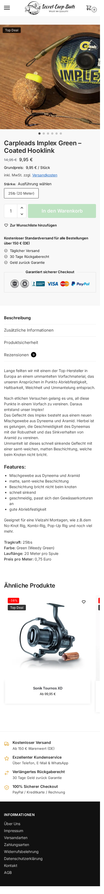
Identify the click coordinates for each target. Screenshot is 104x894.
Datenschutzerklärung (23, 858)
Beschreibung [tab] (17, 317)
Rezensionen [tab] (19, 354)
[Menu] (12, 8)
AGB (8, 872)
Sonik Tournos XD (47, 688)
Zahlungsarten (16, 844)
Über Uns (12, 823)
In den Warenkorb (62, 211)
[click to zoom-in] (52, 77)
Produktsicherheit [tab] (21, 342)
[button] (90, 8)
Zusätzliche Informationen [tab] (29, 330)
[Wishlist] (84, 602)
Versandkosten (44, 175)
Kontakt (10, 865)
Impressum (13, 830)
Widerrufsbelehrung (21, 851)
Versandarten (15, 837)
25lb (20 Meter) (21, 193)
